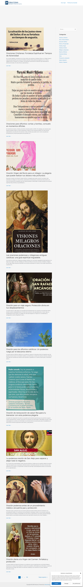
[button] (80, 573)
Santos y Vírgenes (63, 62)
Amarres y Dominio (63, 37)
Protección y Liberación (64, 58)
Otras (60, 56)
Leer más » (8, 65)
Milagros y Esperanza (63, 49)
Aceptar (56, 583)
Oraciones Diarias (63, 54)
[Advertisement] (41, 14)
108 (27, 577)
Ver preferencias (76, 583)
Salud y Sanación (63, 60)
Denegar (66, 583)
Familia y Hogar (62, 45)
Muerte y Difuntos (63, 52)
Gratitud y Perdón (63, 47)
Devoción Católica (63, 41)
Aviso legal (63, 2)
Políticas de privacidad (72, 2)
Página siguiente (43, 577)
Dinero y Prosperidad (63, 43)
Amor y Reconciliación (64, 39)
